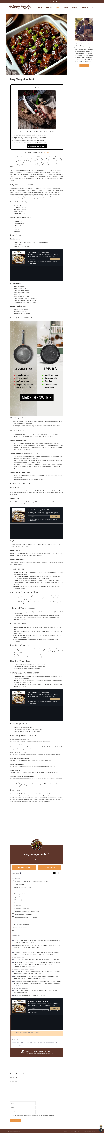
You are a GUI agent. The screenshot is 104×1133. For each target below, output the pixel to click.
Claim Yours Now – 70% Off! (36, 146)
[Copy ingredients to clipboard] (20, 873)
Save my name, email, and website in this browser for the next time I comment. (33, 1115)
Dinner (58, 7)
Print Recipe (25, 867)
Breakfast (49, 7)
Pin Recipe (51, 867)
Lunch (66, 7)
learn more (46, 152)
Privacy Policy (72, 1131)
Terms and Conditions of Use (89, 1131)
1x (54, 873)
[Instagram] (50, 1)
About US (74, 7)
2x (57, 873)
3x (60, 873)
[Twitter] (56, 1)
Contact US (84, 7)
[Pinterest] (53, 1)
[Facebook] (47, 1)
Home (40, 7)
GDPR (79, 1131)
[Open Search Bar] (92, 7)
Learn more (84, 65)
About (65, 1131)
